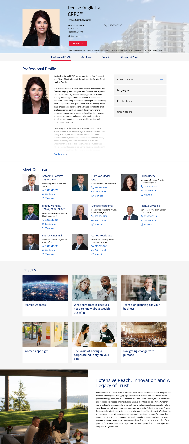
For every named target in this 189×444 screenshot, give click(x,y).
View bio (49, 198)
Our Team (86, 57)
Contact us (78, 43)
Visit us (74, 36)
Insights (106, 57)
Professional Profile (61, 57)
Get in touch (51, 194)
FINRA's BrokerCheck (154, 50)
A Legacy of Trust (129, 57)
